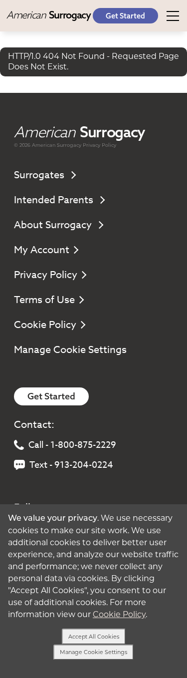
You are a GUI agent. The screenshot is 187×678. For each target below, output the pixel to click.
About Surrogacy (54, 225)
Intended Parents (55, 200)
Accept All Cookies (93, 636)
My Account (41, 250)
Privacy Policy (99, 145)
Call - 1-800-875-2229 (72, 445)
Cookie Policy (45, 325)
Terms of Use (44, 300)
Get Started (125, 15)
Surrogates (40, 175)
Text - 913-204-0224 (71, 465)
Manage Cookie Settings (70, 349)
